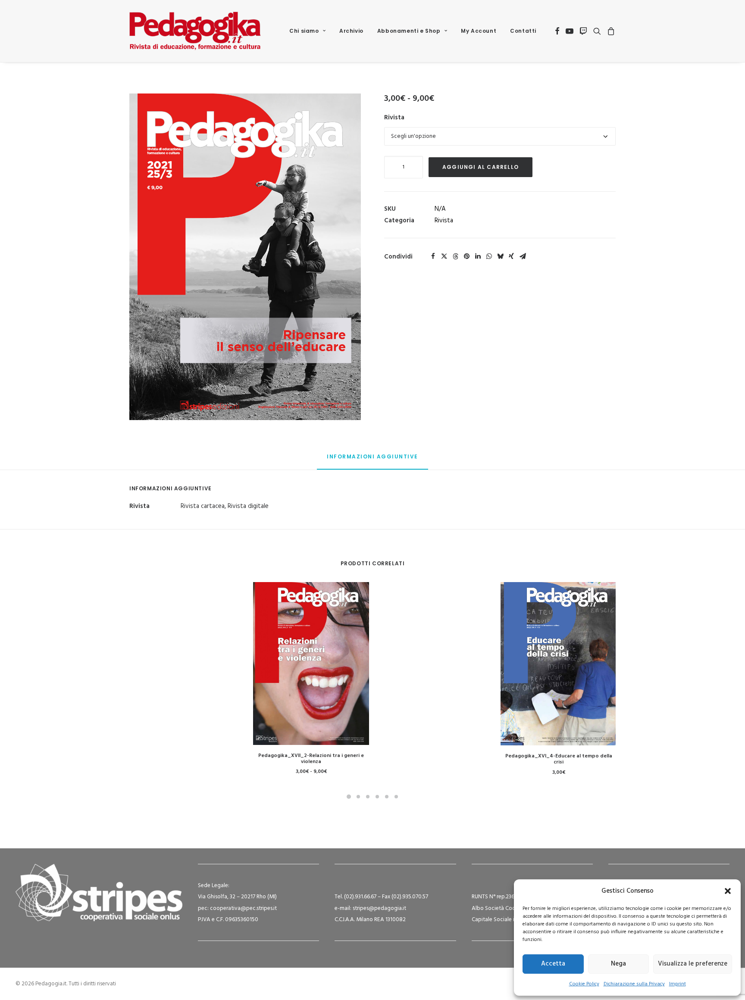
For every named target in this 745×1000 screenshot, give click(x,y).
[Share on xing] (511, 256)
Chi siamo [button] (304, 30)
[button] (727, 891)
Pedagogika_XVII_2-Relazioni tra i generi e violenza (311, 758)
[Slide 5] (386, 796)
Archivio (351, 30)
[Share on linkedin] (478, 256)
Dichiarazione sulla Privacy (634, 984)
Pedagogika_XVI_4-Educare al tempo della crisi (558, 759)
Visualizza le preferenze (692, 964)
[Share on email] (522, 256)
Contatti (523, 30)
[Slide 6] (396, 796)
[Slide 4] (377, 796)
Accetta (553, 964)
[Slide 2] (358, 796)
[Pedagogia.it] (195, 31)
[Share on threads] (455, 256)
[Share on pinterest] (466, 256)
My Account (478, 30)
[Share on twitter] (444, 256)
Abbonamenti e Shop (409, 30)
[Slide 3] (367, 796)
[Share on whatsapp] (489, 256)
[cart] (610, 31)
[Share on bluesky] (500, 256)
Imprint (677, 984)
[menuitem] (307, 31)
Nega (618, 964)
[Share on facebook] (433, 256)
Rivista (394, 117)
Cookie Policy (584, 984)
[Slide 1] (349, 796)
